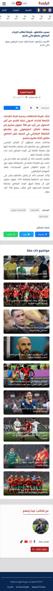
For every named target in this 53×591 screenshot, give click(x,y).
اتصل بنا (10, 586)
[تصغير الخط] (37, 108)
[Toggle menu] (4, 3)
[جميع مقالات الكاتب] (40, 526)
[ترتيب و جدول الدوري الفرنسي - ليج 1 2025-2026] (24, 17)
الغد (13, 3)
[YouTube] (26, 541)
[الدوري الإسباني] (44, 10)
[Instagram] (30, 541)
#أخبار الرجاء (34, 210)
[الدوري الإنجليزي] (49, 10)
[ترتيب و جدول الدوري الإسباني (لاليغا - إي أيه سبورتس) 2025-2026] (41, 17)
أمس (24, 3)
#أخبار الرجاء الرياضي (18, 210)
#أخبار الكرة (43, 216)
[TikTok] (21, 541)
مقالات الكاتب (41, 549)
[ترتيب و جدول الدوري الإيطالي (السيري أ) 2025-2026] (32, 17)
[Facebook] (34, 541)
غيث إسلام (33, 97)
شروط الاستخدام (22, 586)
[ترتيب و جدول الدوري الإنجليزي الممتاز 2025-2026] (16, 17)
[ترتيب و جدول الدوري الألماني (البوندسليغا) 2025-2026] (7, 17)
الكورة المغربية (26, 92)
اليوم (19, 3)
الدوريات (16, 10)
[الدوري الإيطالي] (38, 10)
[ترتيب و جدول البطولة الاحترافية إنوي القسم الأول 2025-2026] (49, 17)
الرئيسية (28, 10)
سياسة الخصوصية (39, 586)
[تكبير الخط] (31, 108)
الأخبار (4, 10)
